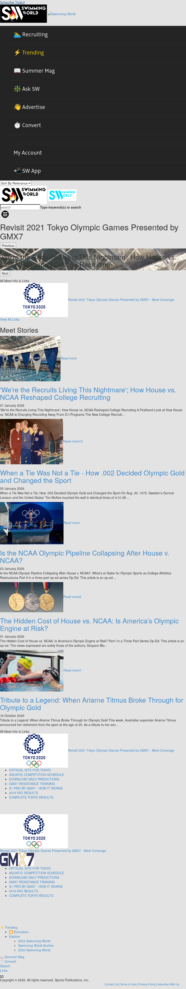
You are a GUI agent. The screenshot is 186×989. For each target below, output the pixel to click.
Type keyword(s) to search (60, 207)
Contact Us (111, 984)
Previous (8, 245)
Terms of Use (128, 984)
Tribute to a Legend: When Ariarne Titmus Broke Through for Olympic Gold (91, 703)
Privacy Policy (146, 984)
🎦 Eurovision (19, 932)
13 (81, 441)
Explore (14, 936)
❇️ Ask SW (27, 89)
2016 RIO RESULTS (23, 792)
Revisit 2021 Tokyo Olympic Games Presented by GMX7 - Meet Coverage (121, 299)
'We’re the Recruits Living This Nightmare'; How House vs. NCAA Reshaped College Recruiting (88, 393)
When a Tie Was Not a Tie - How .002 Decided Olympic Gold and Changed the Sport (92, 476)
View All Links (10, 319)
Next (5, 273)
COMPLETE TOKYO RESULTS (31, 797)
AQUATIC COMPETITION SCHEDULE (36, 774)
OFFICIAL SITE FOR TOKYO (30, 770)
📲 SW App (27, 171)
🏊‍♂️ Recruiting (31, 35)
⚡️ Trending (29, 53)
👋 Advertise (29, 107)
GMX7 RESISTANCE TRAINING (32, 783)
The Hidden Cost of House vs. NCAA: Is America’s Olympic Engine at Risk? (89, 624)
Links (3, 970)
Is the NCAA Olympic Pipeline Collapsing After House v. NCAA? (84, 556)
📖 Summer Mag (34, 71)
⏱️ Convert (27, 125)
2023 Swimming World (34, 950)
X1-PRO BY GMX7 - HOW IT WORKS (36, 788)
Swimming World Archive (36, 945)
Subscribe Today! (12, 2)
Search (5, 966)
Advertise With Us (168, 984)
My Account (28, 153)
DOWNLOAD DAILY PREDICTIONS (34, 779)
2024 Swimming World (34, 941)
